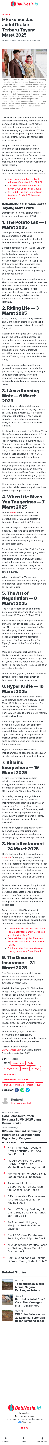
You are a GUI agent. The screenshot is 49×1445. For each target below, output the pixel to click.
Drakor (31, 1063)
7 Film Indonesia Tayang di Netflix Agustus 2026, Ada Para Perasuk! (24, 1151)
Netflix (13, 512)
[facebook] (17, 1090)
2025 (39, 1085)
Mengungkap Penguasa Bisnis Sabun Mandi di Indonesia (26, 1175)
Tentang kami (24, 1413)
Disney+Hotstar (11, 1068)
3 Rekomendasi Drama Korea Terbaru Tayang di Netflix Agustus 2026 (26, 1199)
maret (30, 1085)
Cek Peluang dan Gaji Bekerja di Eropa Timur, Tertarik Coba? (27, 1259)
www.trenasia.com (11, 1050)
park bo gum (10, 1074)
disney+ (35, 1068)
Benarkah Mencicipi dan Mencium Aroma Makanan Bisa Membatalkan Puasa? (26, 941)
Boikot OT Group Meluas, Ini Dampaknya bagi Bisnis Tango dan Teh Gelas (26, 1212)
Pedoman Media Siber (24, 1416)
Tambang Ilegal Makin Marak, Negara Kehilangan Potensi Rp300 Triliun (29, 1287)
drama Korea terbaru (14, 1085)
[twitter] (27, 1090)
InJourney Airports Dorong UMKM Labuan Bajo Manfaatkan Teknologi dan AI (26, 1164)
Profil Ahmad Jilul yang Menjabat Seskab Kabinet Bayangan (24, 1225)
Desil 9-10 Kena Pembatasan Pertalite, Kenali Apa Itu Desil (26, 1237)
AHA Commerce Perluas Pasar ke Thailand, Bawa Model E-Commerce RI (27, 1248)
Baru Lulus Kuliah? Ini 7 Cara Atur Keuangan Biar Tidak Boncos (30, 1302)
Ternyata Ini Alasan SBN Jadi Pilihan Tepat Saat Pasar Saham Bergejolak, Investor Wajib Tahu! (26, 931)
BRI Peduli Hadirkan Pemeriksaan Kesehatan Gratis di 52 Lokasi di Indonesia (24, 195)
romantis (7, 857)
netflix (25, 1068)
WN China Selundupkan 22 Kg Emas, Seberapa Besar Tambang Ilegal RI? (30, 1317)
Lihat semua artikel (21, 1103)
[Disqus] (24, 1362)
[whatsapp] (22, 1090)
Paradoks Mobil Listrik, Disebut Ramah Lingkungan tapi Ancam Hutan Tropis (25, 1186)
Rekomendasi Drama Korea (17, 1079)
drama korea (18, 1063)
